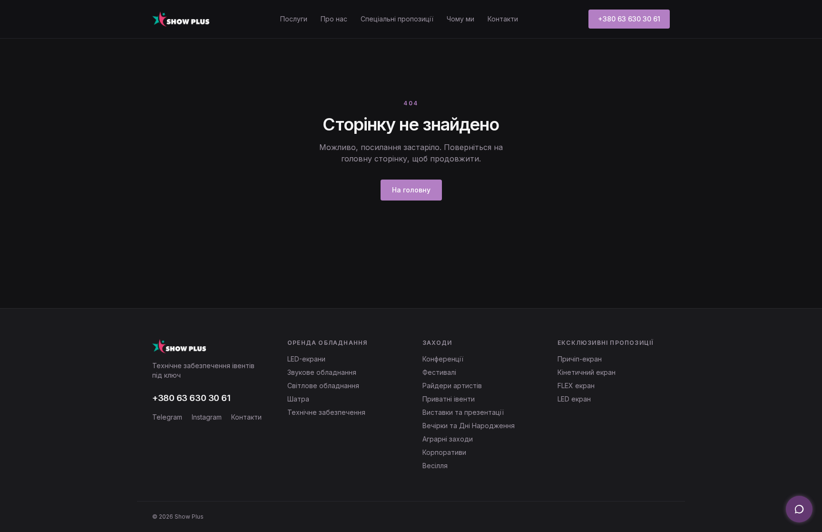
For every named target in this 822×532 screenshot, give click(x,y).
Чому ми (460, 19)
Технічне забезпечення (326, 412)
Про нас (334, 19)
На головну (411, 190)
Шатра (298, 399)
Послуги (293, 19)
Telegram (167, 417)
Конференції (442, 359)
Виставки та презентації (463, 412)
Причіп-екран (580, 359)
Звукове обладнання (321, 372)
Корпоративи (444, 452)
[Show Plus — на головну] (180, 19)
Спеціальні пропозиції (397, 19)
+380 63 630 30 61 (629, 19)
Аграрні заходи (447, 439)
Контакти (503, 19)
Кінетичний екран (587, 372)
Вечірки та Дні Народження (468, 426)
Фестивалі (439, 372)
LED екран (574, 399)
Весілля (435, 466)
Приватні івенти (448, 399)
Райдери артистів (452, 385)
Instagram (207, 417)
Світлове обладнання (323, 385)
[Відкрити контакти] (799, 509)
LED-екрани (306, 359)
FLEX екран (576, 385)
